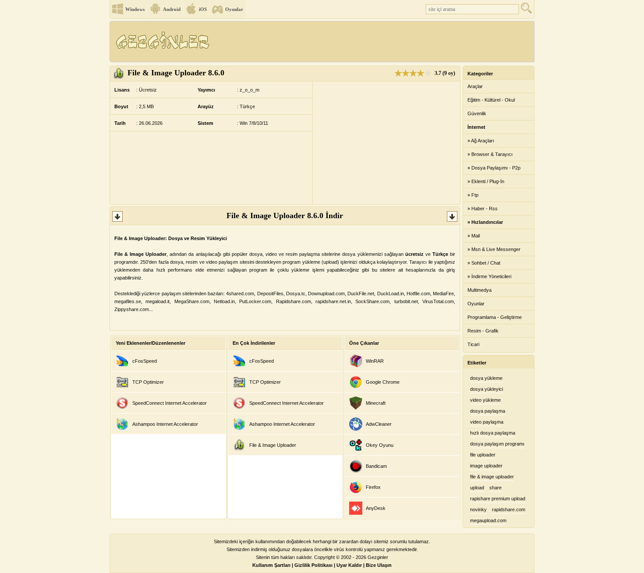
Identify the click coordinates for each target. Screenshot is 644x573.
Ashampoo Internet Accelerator (165, 424)
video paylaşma (486, 421)
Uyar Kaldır (349, 565)
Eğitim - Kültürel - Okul (491, 100)
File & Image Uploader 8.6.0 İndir (284, 215)
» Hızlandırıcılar (485, 222)
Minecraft (376, 403)
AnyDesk (376, 508)
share (495, 487)
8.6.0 (175, 72)
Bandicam (376, 466)
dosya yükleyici (486, 389)
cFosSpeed (144, 361)
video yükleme (485, 400)
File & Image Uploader (272, 445)
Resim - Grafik (483, 330)
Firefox (373, 487)
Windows (135, 9)
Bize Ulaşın (379, 565)
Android (171, 9)
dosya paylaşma (487, 411)
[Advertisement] (374, 41)
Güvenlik (476, 113)
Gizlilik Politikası (313, 565)
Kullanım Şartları (271, 565)
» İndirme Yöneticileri (489, 276)
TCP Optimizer (148, 382)
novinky (478, 509)
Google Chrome (383, 382)
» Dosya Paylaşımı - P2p (493, 167)
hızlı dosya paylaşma (492, 432)
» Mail (473, 235)
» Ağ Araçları (480, 140)
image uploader (486, 465)
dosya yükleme (486, 378)
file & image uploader (492, 476)
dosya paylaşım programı (497, 443)
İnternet (476, 127)
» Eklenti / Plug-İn (485, 181)
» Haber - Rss (482, 208)
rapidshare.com (508, 509)
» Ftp (472, 195)
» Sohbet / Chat (483, 262)
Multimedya (479, 290)
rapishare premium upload (497, 498)
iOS (203, 9)
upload (477, 487)
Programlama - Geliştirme (494, 317)
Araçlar (475, 86)
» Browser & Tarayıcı (490, 154)
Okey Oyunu (379, 445)
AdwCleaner (379, 424)
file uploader (482, 454)
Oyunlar (234, 9)
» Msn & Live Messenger (493, 249)
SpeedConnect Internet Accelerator (169, 403)
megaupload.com (488, 520)
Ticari (473, 344)
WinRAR (375, 361)
